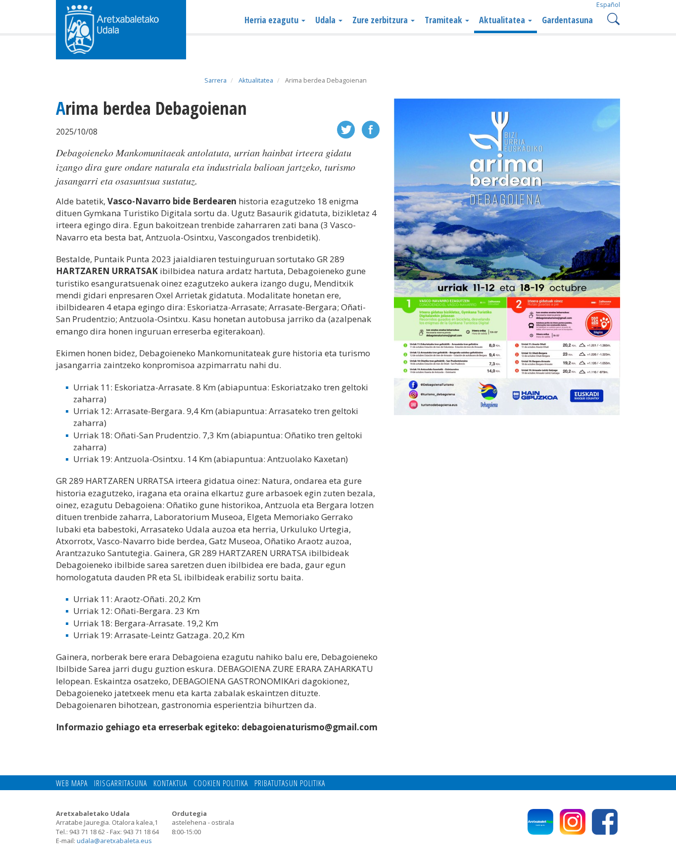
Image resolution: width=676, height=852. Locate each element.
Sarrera (215, 80)
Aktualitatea (503, 20)
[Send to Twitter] (346, 128)
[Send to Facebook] (371, 128)
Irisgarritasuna (120, 783)
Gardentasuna (567, 20)
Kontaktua (170, 783)
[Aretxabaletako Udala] (121, 28)
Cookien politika (220, 783)
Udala (326, 20)
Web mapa (72, 783)
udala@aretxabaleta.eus (114, 840)
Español (608, 4)
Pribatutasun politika (289, 783)
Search (612, 18)
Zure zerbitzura (381, 20)
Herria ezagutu (272, 20)
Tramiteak (444, 20)
